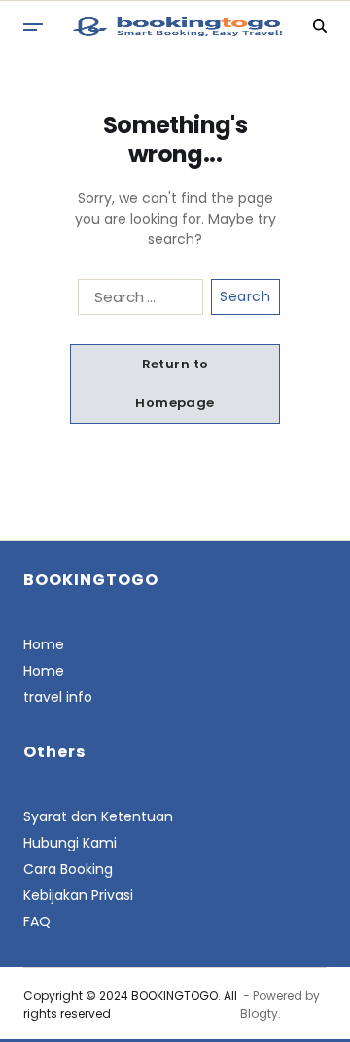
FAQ (37, 921)
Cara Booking (68, 869)
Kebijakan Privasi (78, 895)
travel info (57, 697)
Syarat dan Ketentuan (98, 816)
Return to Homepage (174, 383)
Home (43, 644)
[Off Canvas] (33, 27)
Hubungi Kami (70, 842)
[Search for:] (136, 301)
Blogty (259, 1013)
